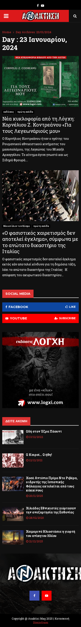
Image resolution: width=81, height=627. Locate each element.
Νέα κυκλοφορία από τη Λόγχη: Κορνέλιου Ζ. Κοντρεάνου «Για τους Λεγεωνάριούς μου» (38, 124)
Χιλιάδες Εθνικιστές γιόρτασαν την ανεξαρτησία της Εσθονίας (51, 510)
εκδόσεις (8, 111)
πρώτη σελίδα (25, 111)
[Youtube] (47, 596)
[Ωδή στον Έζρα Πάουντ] (13, 437)
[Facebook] (34, 596)
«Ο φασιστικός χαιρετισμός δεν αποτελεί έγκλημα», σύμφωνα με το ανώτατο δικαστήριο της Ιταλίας (40, 242)
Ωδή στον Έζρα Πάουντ (44, 431)
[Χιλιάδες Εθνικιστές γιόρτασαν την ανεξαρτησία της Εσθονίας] (13, 514)
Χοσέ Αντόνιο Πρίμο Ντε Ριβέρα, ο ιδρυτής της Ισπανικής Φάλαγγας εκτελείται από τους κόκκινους (52, 484)
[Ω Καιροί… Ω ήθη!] (13, 460)
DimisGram (40, 622)
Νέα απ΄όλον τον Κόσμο (16, 226)
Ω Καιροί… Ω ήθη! (39, 454)
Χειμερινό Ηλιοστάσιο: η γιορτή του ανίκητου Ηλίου (50, 533)
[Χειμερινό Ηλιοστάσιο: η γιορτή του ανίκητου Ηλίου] (13, 537)
